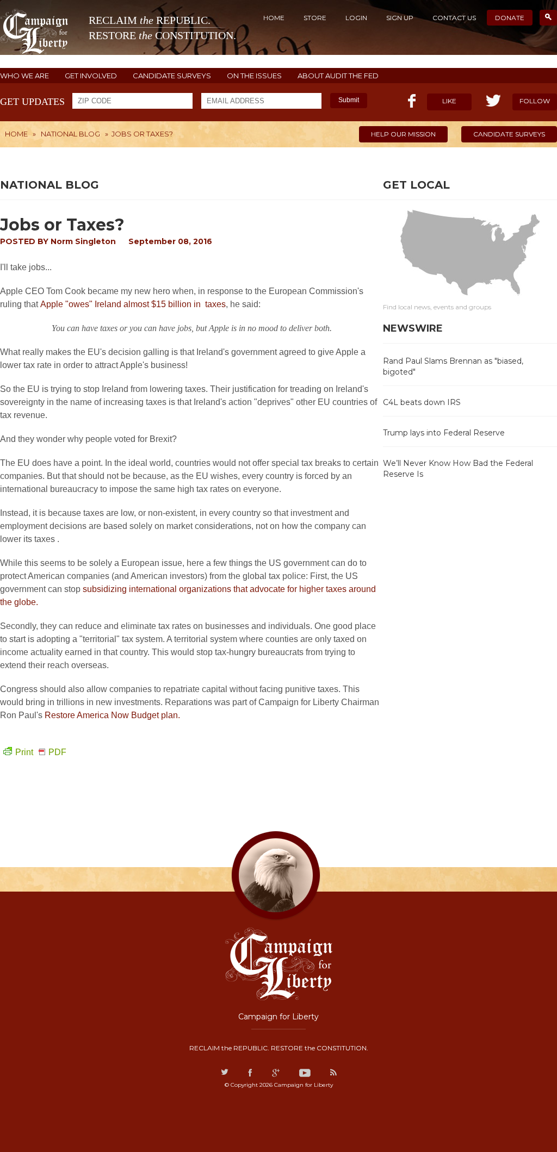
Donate (509, 18)
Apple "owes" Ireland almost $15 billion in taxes (133, 304)
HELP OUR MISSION (403, 134)
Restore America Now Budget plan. (112, 715)
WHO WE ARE (24, 75)
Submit (348, 100)
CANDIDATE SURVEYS (172, 75)
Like (449, 101)
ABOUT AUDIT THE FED (338, 75)
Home (273, 18)
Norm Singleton (83, 241)
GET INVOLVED (91, 75)
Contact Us (454, 18)
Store (315, 18)
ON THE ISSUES (254, 75)
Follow (534, 101)
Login (356, 18)
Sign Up (399, 18)
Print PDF (40, 752)
